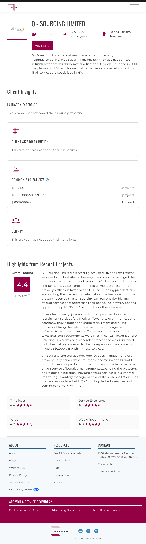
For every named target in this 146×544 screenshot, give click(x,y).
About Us (15, 453)
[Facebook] (88, 531)
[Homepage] (14, 7)
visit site (42, 45)
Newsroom (60, 482)
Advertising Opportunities (67, 510)
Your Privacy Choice (20, 489)
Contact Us (105, 464)
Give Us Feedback (109, 471)
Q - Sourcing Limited (58, 23)
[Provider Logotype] (17, 30)
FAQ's (12, 460)
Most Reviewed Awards (107, 510)
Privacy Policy (18, 475)
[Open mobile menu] (134, 7)
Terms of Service (19, 482)
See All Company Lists (67, 453)
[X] (96, 531)
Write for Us (17, 467)
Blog (57, 467)
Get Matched (62, 460)
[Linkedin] (80, 531)
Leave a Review (63, 475)
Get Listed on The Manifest (26, 510)
